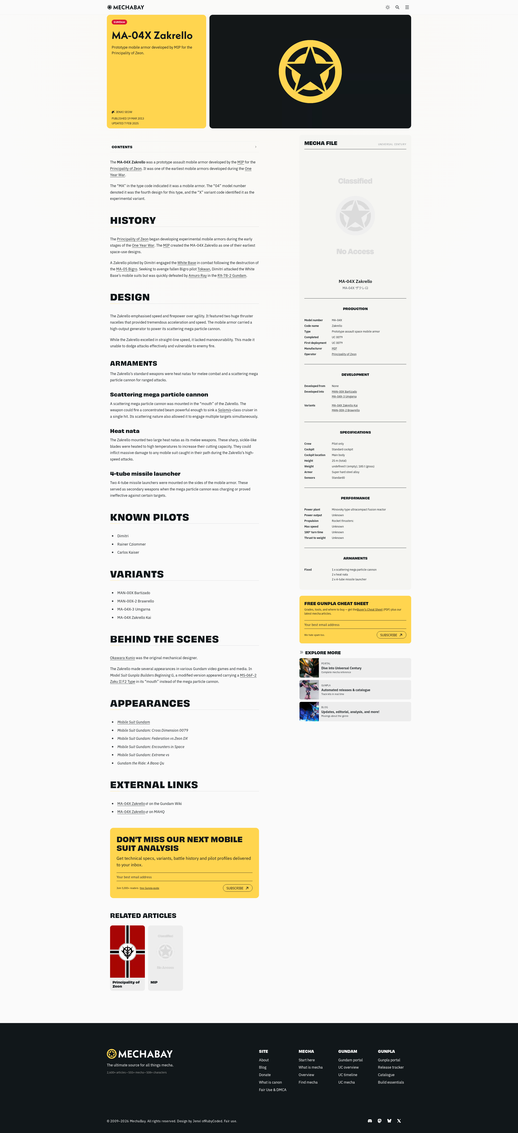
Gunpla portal (389, 1059)
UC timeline (347, 1074)
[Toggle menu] (407, 7)
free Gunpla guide (149, 888)
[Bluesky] (389, 1120)
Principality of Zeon (126, 168)
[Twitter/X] (399, 1120)
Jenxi (197, 1121)
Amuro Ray (198, 275)
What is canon (270, 1082)
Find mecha (308, 1082)
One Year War (143, 245)
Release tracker (391, 1067)
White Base (186, 262)
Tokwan (203, 268)
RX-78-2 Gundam (232, 275)
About (264, 1059)
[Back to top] (506, 1120)
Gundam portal (350, 1059)
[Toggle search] (397, 7)
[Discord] (369, 1120)
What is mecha (311, 1067)
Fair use (230, 1121)
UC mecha (346, 1082)
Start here (307, 1059)
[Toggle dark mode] (388, 7)
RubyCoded (213, 1121)
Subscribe (234, 888)
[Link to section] (160, 221)
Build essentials (391, 1082)
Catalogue (386, 1074)
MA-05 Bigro (126, 268)
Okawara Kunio (122, 657)
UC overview (348, 1067)
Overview (306, 1074)
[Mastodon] (379, 1120)
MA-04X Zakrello (131, 803)
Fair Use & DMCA (273, 1089)
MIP (240, 161)
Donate (265, 1074)
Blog (262, 1067)
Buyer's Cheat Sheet (370, 609)
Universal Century (392, 144)
